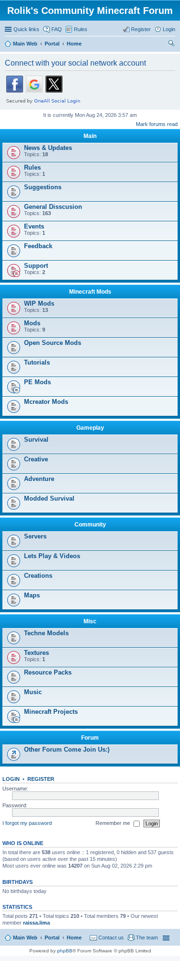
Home (74, 937)
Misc (90, 621)
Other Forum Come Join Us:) (66, 749)
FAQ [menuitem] (56, 29)
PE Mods (37, 382)
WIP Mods (39, 303)
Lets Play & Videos (52, 556)
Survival (36, 439)
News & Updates (48, 147)
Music (33, 692)
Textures (36, 652)
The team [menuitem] (147, 937)
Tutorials (37, 362)
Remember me (114, 823)
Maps (32, 595)
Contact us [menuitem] (111, 937)
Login (11, 779)
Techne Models (46, 633)
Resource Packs (48, 672)
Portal (52, 43)
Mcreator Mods (46, 401)
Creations (38, 575)
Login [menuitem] (169, 29)
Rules (32, 167)
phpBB (64, 950)
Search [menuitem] (171, 44)
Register (40, 779)
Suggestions (42, 187)
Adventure (39, 478)
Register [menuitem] (141, 29)
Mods (32, 323)
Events (34, 226)
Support (36, 265)
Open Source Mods (52, 342)
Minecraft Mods (90, 291)
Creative (36, 459)
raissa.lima (36, 923)
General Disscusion (53, 206)
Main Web (25, 937)
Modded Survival (49, 498)
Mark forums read (157, 124)
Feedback (38, 246)
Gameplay (90, 427)
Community (90, 524)
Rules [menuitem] (80, 29)
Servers (35, 536)
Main (90, 136)
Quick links (26, 29)
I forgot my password (27, 823)
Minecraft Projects (51, 711)
